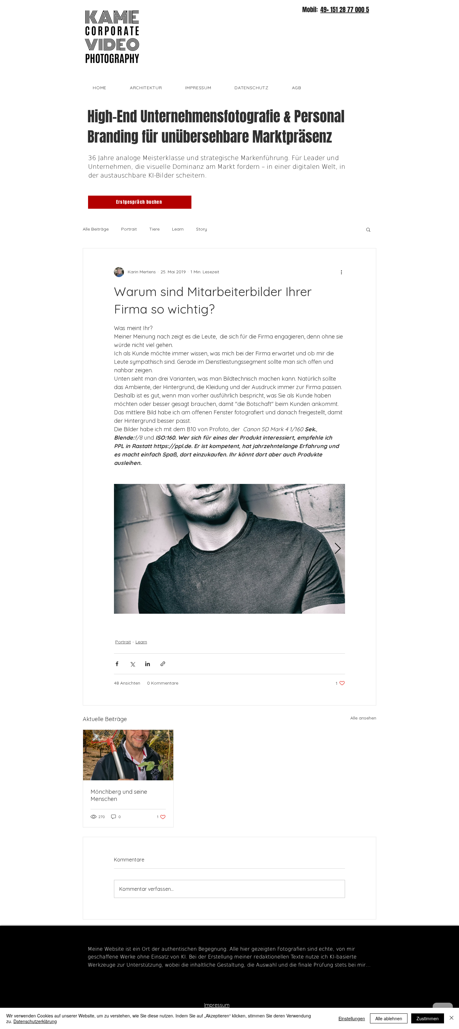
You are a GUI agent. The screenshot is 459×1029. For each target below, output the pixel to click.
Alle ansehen (363, 718)
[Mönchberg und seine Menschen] (128, 755)
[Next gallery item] (337, 549)
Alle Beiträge (96, 229)
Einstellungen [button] (351, 1018)
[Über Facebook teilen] (117, 664)
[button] (368, 229)
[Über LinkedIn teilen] (148, 664)
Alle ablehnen (388, 1018)
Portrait (129, 229)
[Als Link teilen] (163, 664)
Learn (178, 229)
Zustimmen (428, 1018)
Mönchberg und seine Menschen (119, 795)
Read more (99, 975)
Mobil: (310, 9)
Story (201, 229)
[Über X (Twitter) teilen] (132, 664)
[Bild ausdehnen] (229, 549)
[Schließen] (451, 1018)
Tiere (154, 229)
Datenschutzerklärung (35, 1021)
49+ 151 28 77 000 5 (344, 9)
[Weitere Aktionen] (341, 272)
